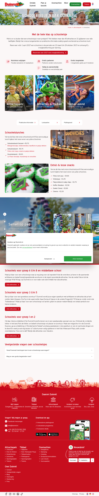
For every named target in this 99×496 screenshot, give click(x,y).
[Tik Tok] (22, 494)
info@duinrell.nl (13, 426)
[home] (14, 4)
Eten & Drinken (11, 452)
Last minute (45, 459)
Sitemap (75, 494)
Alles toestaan (78, 259)
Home (69, 27)
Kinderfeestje (11, 454)
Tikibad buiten (26, 454)
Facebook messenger (15, 421)
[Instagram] (10, 494)
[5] (4, 244)
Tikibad (23, 447)
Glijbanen (24, 449)
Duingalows (45, 449)
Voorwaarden (45, 461)
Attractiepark (77, 27)
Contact (9, 470)
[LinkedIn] (18, 494)
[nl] (87, 494)
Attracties (9, 449)
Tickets (8, 461)
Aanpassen (48, 259)
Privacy (81, 494)
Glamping (44, 452)
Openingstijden (11, 459)
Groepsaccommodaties (48, 456)
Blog (8, 474)
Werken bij (10, 479)
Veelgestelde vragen (13, 472)
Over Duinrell (11, 466)
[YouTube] (14, 494)
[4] (4, 236)
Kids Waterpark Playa (28, 452)
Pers (8, 481)
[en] (93, 494)
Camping (43, 454)
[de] (90, 494)
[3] (4, 229)
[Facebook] (6, 494)
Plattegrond (25, 456)
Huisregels (10, 477)
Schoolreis (9, 456)
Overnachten (44, 447)
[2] (4, 221)
